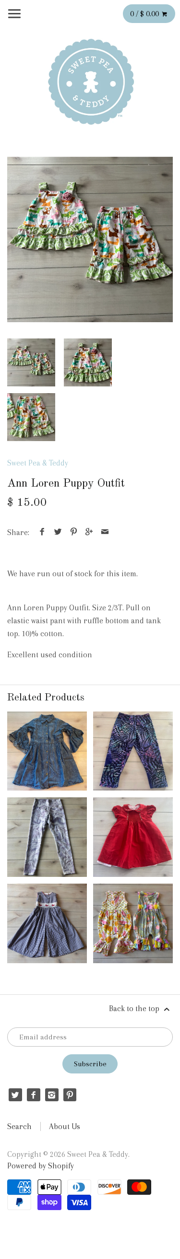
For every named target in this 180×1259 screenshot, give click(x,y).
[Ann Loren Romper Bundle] (133, 923)
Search (19, 1126)
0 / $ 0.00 (145, 13)
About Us (64, 1126)
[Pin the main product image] (73, 532)
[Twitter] (15, 1094)
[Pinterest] (69, 1094)
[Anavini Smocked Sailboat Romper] (47, 923)
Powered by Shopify (40, 1165)
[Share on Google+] (89, 532)
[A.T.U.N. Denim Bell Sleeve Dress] (47, 751)
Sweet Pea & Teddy (37, 462)
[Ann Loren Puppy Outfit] (90, 239)
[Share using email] (104, 532)
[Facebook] (33, 1094)
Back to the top (135, 1008)
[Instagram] (51, 1094)
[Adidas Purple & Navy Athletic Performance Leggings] (133, 751)
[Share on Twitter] (58, 532)
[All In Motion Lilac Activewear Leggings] (47, 837)
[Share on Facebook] (42, 532)
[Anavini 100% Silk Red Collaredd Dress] (133, 837)
